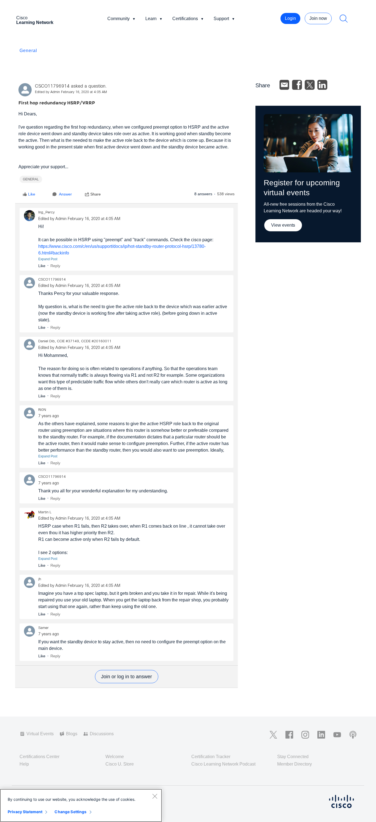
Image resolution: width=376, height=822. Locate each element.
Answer (65, 194)
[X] (310, 85)
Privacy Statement (25, 811)
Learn (151, 18)
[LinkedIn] (322, 85)
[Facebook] (297, 85)
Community (118, 18)
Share (95, 194)
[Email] (284, 85)
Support (221, 18)
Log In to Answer (126, 676)
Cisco (34, 20)
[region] (81, 805)
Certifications (185, 18)
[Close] (154, 796)
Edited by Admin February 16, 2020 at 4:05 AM (71, 92)
